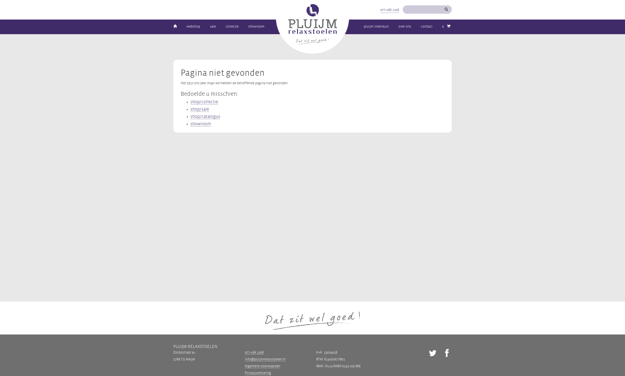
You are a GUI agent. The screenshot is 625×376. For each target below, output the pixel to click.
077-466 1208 (389, 10)
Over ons (404, 26)
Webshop (193, 26)
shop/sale (199, 109)
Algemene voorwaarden (262, 366)
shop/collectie (204, 102)
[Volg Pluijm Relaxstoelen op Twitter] (433, 354)
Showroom (256, 26)
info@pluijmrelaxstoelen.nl (265, 359)
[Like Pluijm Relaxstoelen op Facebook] (447, 354)
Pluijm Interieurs (376, 26)
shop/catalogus (205, 116)
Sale (213, 26)
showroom (200, 124)
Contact (426, 26)
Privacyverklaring (258, 373)
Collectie (232, 26)
